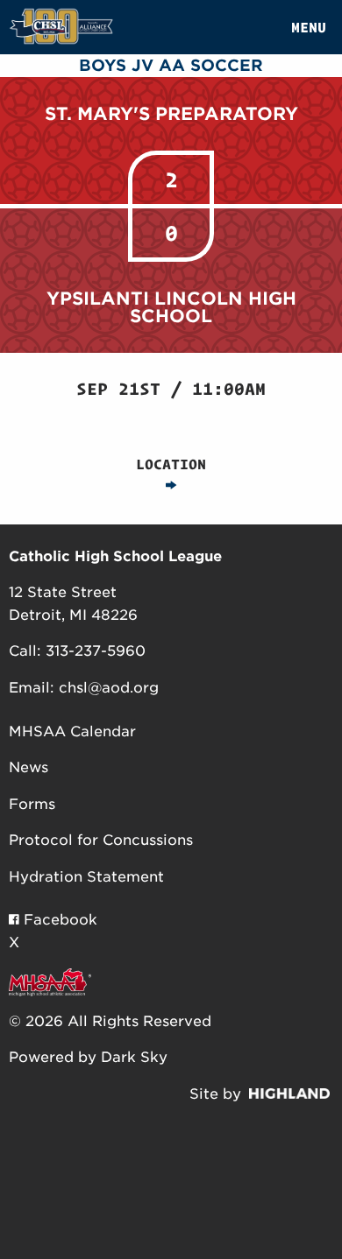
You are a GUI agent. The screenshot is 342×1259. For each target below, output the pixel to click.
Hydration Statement (86, 877)
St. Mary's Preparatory (171, 113)
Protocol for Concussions (101, 840)
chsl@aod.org (109, 687)
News (28, 767)
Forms (32, 804)
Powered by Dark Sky (88, 1057)
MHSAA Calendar (72, 731)
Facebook (58, 919)
